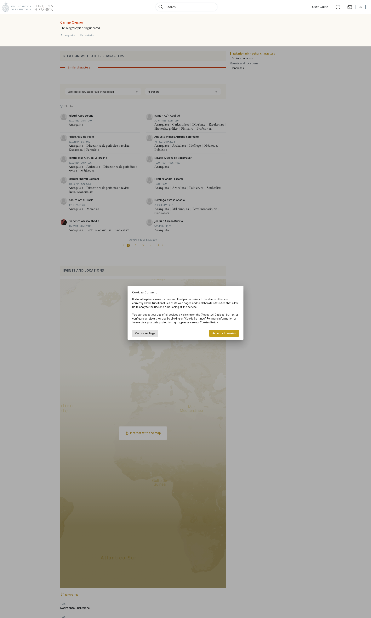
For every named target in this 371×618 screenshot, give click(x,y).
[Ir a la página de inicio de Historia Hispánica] (42, 6)
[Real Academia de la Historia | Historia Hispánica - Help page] (338, 7)
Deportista (87, 35)
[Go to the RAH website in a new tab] (16, 6)
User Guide (320, 7)
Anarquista (67, 35)
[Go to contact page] (349, 7)
